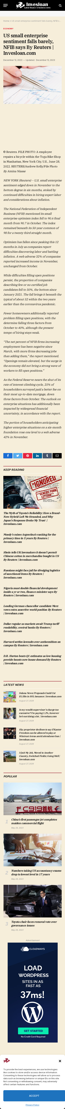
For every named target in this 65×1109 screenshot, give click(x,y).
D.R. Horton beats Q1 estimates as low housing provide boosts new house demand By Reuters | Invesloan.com (32, 659)
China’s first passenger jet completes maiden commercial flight (34, 821)
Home (6, 21)
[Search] (60, 5)
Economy (8, 28)
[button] (60, 1061)
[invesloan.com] (34, 5)
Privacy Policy (32, 1105)
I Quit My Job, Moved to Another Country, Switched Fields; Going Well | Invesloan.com (39, 756)
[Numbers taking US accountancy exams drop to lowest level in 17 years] (33, 850)
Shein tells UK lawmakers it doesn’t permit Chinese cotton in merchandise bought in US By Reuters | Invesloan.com (31, 556)
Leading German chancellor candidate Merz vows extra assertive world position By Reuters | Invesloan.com (32, 609)
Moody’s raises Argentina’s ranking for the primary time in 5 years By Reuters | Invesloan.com (29, 538)
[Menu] (5, 5)
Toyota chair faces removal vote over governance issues (34, 923)
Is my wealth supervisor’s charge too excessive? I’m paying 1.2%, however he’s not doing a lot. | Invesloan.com (39, 713)
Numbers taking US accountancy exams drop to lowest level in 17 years (36, 872)
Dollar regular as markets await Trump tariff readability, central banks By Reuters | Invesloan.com (31, 627)
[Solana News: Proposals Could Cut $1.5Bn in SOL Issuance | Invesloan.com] (10, 696)
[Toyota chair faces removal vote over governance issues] (33, 901)
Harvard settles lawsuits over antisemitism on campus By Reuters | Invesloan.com (31, 643)
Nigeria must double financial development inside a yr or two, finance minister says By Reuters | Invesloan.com (30, 591)
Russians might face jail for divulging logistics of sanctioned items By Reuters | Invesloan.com (31, 574)
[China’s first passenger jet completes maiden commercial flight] (33, 799)
